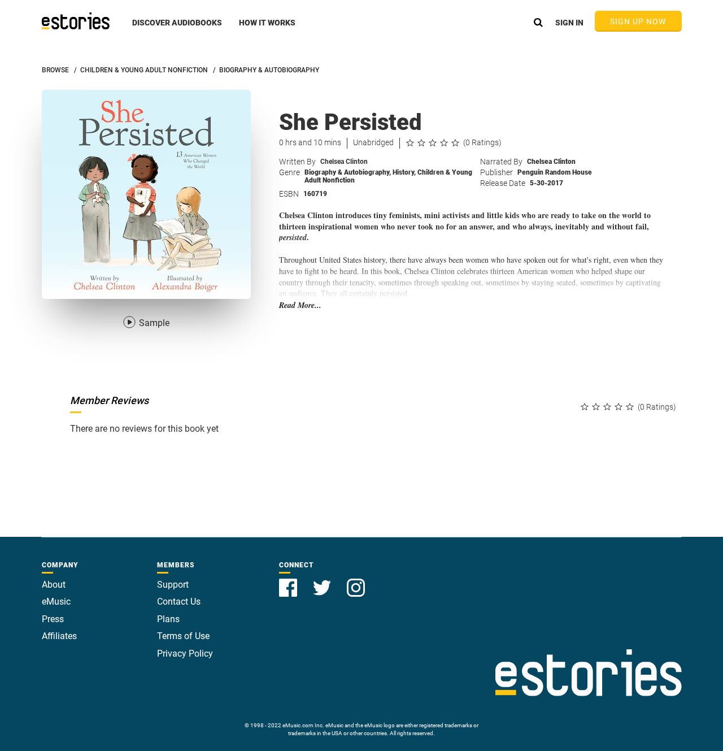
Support (173, 584)
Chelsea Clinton (344, 162)
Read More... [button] (300, 305)
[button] (177, 29)
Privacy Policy (185, 653)
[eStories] (76, 20)
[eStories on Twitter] (323, 581)
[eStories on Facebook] (289, 581)
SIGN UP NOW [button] (638, 21)
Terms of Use (183, 636)
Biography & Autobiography (347, 172)
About (54, 584)
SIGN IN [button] (569, 22)
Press (53, 619)
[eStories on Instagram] (356, 581)
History (404, 172)
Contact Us (179, 601)
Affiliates (59, 636)
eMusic (56, 601)
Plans (168, 619)
